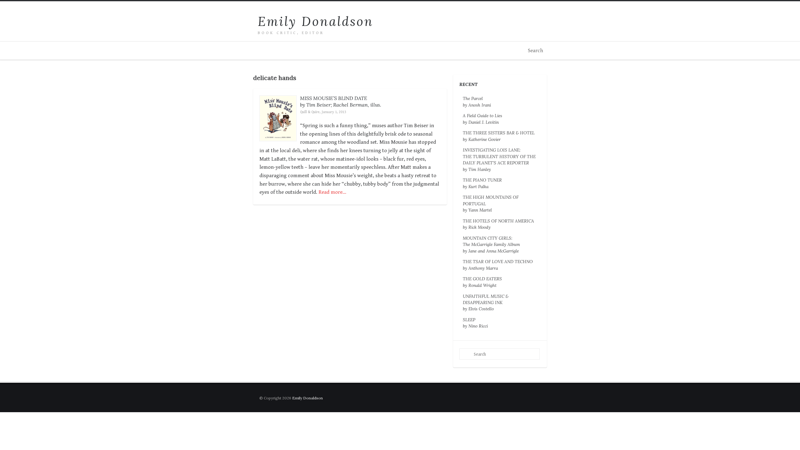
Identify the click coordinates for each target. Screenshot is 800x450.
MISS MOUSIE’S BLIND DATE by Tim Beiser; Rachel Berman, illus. (340, 101)
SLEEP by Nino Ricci (475, 323)
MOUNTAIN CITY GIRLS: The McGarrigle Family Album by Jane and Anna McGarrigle (491, 244)
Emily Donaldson (315, 21)
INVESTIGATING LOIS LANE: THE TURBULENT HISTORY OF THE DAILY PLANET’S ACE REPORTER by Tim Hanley (499, 159)
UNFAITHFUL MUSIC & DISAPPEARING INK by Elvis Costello (485, 302)
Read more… (332, 192)
